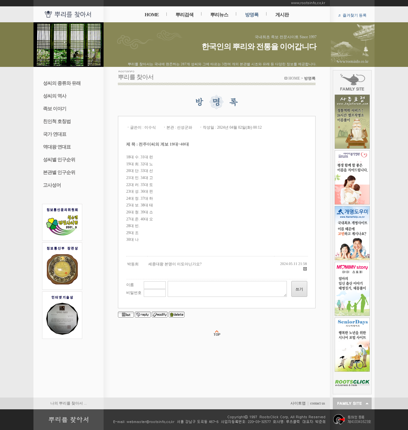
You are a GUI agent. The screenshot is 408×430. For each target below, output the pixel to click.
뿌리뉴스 (219, 14)
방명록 (252, 14)
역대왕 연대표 (57, 146)
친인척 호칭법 (57, 121)
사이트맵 (298, 403)
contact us (317, 403)
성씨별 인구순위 (59, 159)
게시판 (282, 14)
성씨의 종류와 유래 (62, 83)
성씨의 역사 (54, 95)
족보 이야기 (54, 108)
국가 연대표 (54, 134)
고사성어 (52, 185)
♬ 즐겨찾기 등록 (352, 15)
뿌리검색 (184, 14)
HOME (152, 14)
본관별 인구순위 (59, 172)
